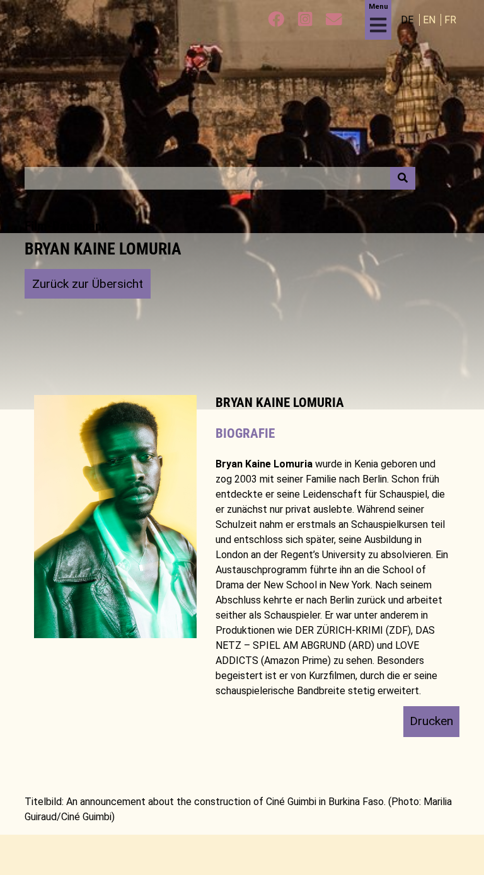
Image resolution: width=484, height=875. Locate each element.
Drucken (431, 721)
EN (430, 20)
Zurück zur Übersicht (87, 284)
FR (450, 20)
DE (408, 20)
